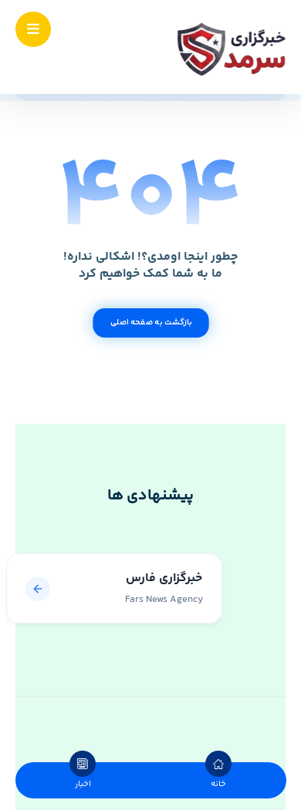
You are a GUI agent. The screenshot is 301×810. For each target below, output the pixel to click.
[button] (33, 29)
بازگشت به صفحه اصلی (150, 322)
